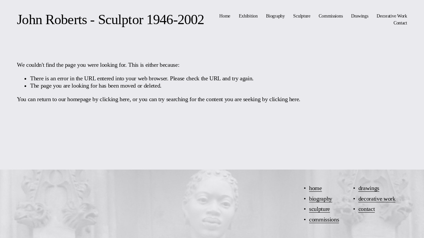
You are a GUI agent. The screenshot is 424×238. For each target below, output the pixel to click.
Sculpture (301, 16)
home (315, 188)
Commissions (331, 16)
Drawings (359, 16)
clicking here (114, 99)
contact (366, 209)
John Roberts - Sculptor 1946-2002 (110, 19)
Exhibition (248, 16)
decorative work (377, 198)
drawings (368, 188)
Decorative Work (392, 16)
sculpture (319, 209)
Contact (400, 22)
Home (224, 16)
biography (320, 198)
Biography (275, 16)
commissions (324, 219)
